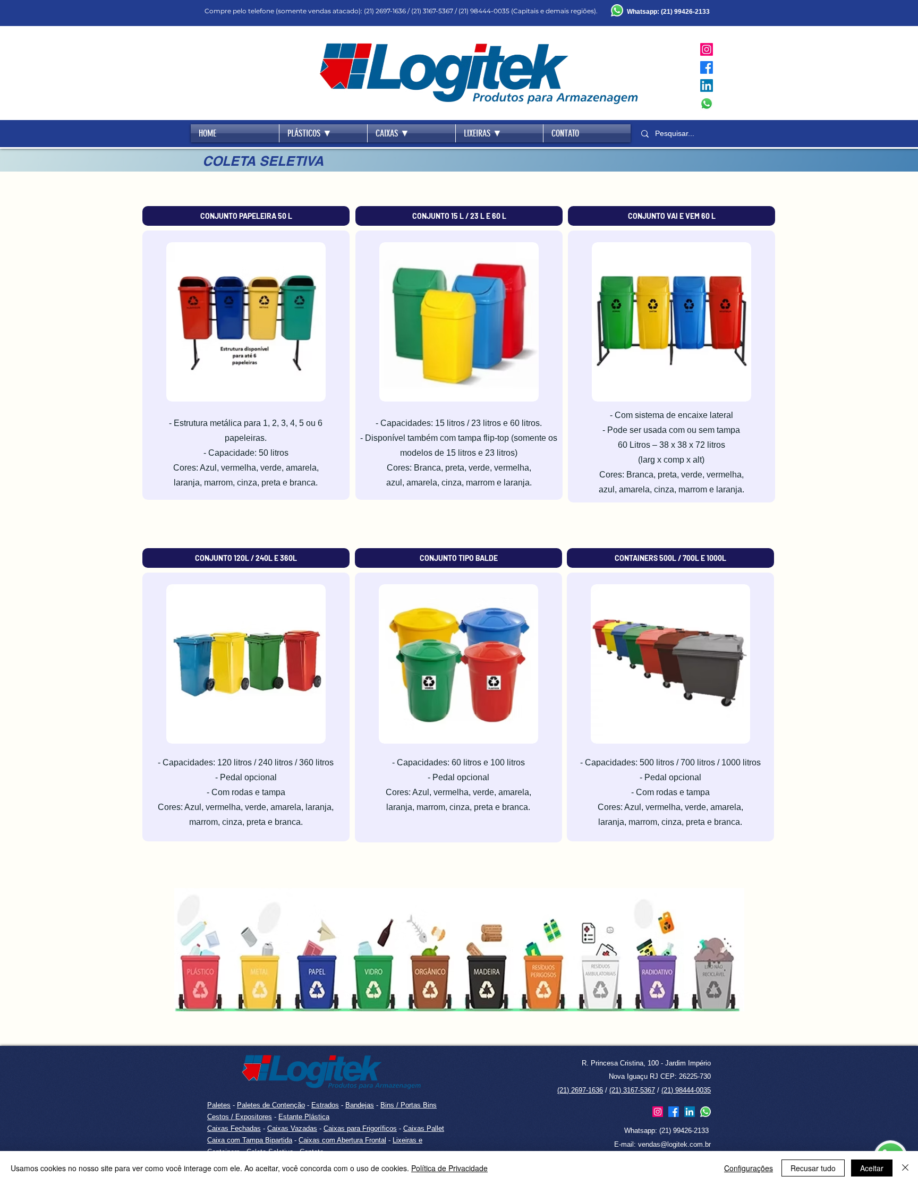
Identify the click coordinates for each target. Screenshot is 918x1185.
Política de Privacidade (449, 1168)
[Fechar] (905, 1168)
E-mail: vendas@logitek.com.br (662, 1144)
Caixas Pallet (423, 1128)
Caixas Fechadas (234, 1128)
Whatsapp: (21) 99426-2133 (666, 1131)
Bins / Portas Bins (408, 1105)
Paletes (219, 1105)
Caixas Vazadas (292, 1128)
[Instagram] (706, 49)
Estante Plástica (303, 1117)
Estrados (325, 1105)
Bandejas (359, 1105)
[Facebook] (706, 67)
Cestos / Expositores (239, 1117)
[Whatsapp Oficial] (706, 103)
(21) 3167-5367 (632, 1090)
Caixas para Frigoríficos (360, 1128)
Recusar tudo (813, 1168)
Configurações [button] (748, 1168)
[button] (323, 133)
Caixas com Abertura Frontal (342, 1140)
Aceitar (871, 1168)
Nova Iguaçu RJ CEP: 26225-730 (660, 1076)
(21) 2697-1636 (580, 1090)
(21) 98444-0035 (686, 1090)
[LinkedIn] (706, 85)
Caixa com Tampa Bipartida (249, 1140)
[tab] (246, 216)
